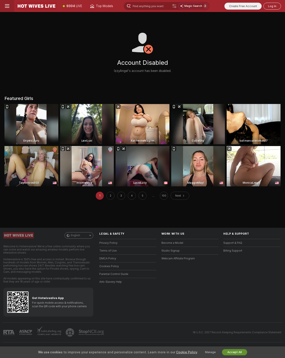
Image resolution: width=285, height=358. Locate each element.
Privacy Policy (108, 242)
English (75, 235)
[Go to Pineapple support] (70, 332)
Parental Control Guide (113, 274)
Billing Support (232, 250)
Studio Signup (170, 250)
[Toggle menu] (7, 6)
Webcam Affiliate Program (178, 258)
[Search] (174, 6)
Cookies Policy (109, 266)
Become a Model (172, 242)
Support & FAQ (232, 242)
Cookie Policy (186, 352)
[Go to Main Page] (36, 6)
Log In (272, 6)
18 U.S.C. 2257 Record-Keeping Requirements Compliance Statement (237, 332)
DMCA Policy (107, 258)
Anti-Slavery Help (110, 281)
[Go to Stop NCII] (92, 332)
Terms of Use (108, 250)
